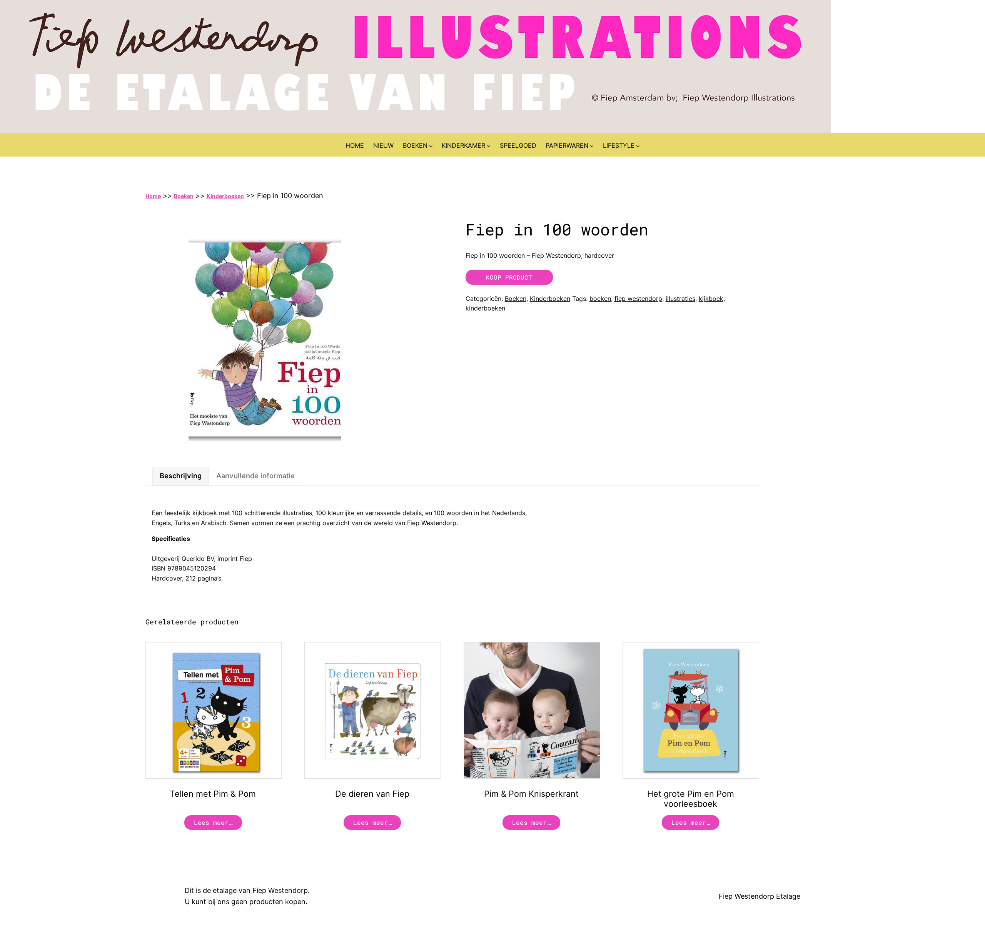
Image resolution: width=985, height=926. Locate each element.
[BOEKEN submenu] (431, 146)
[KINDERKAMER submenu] (489, 146)
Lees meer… (213, 822)
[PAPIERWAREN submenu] (592, 146)
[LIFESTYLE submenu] (638, 146)
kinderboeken (485, 308)
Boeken (184, 196)
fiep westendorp (638, 298)
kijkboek (711, 298)
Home (153, 196)
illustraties (680, 298)
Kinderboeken (225, 196)
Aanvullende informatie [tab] (255, 476)
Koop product (509, 277)
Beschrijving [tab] (181, 476)
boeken (600, 298)
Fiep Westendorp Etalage (759, 896)
